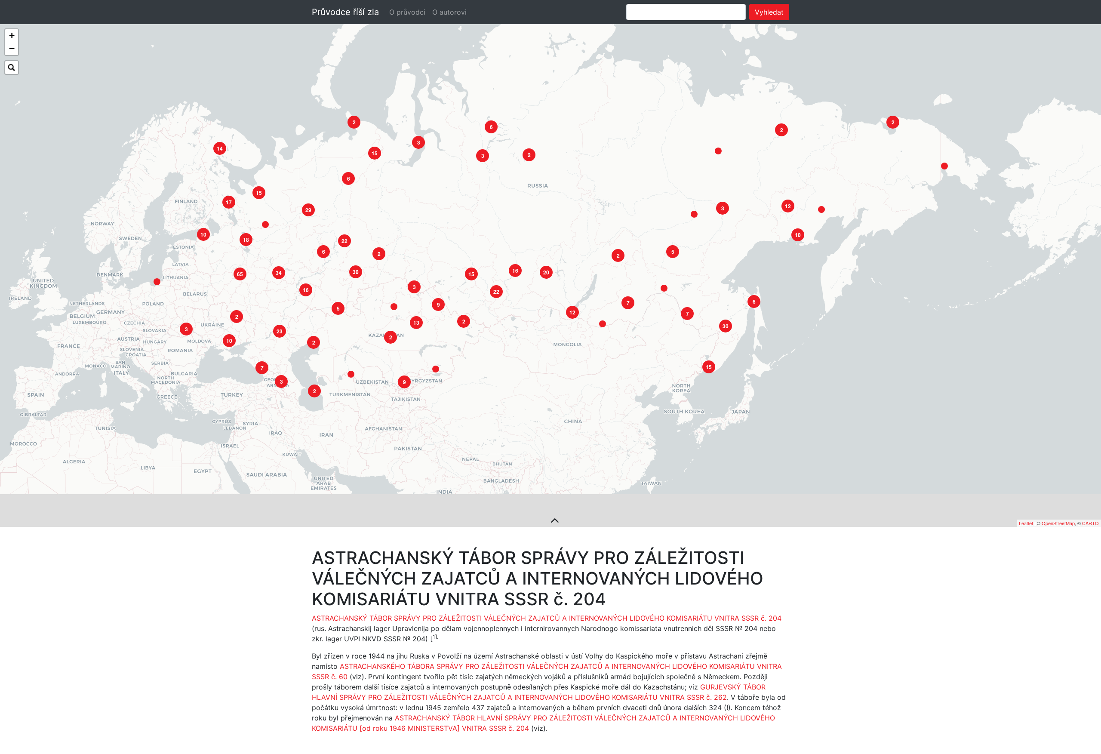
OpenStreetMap (1058, 523)
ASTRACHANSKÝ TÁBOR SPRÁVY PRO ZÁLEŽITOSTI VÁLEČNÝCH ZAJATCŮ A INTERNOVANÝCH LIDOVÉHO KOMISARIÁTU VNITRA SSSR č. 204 (546, 618)
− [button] (12, 48)
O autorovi (449, 12)
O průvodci (407, 12)
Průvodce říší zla (345, 12)
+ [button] (12, 35)
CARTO (1090, 523)
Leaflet (1026, 523)
